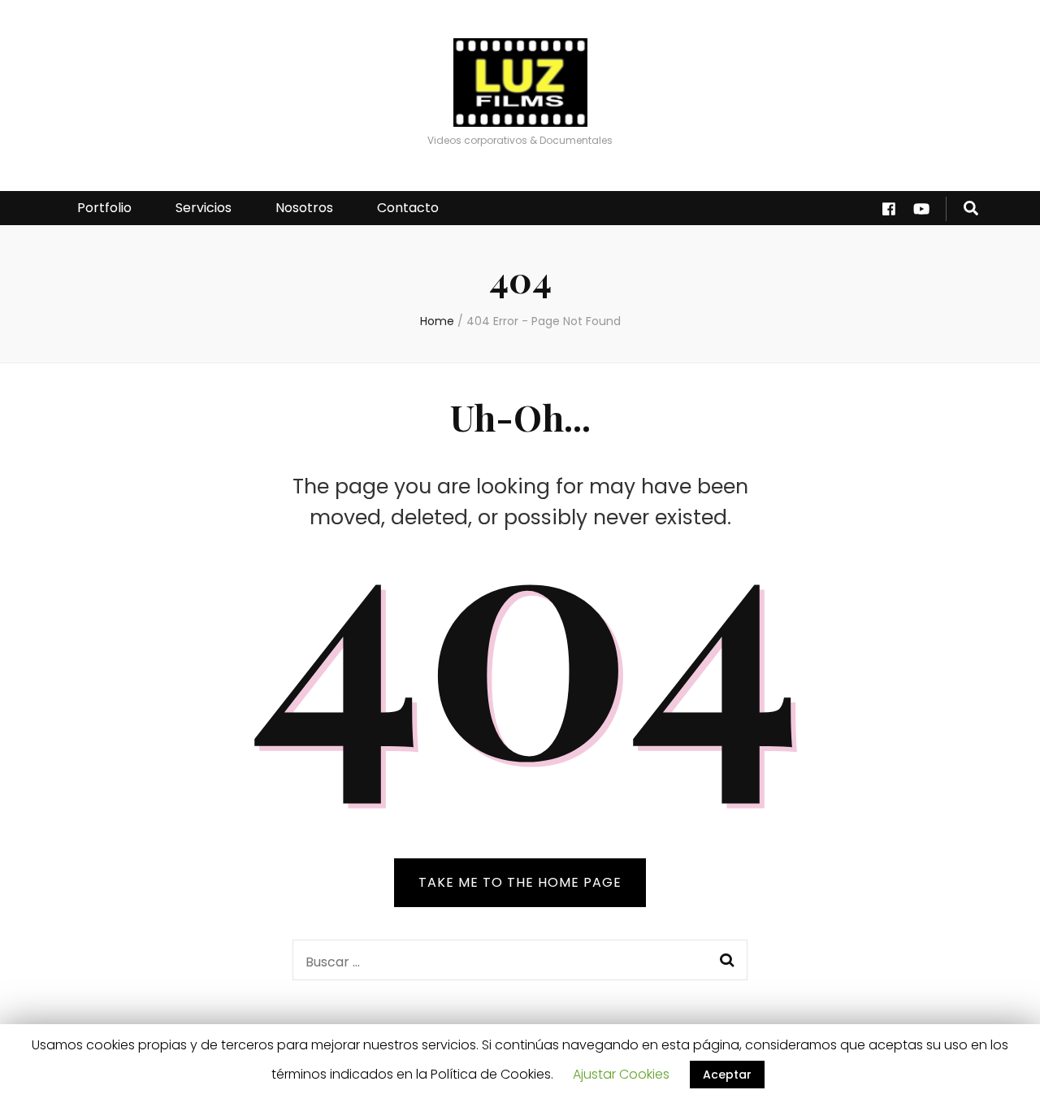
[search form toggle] (971, 209)
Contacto (408, 207)
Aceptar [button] (727, 1074)
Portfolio (104, 207)
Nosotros (304, 207)
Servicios (204, 207)
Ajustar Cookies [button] (621, 1074)
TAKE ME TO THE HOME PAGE (520, 882)
